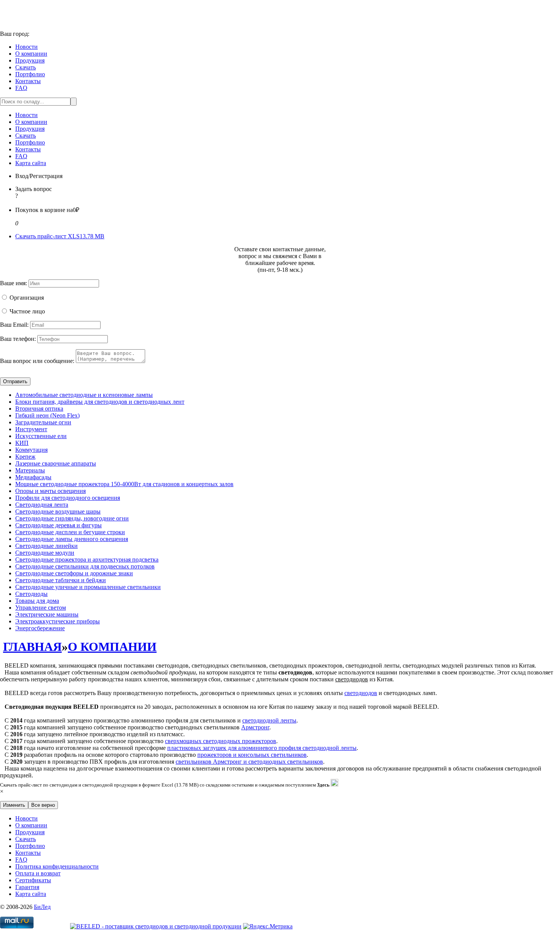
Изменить (14, 805)
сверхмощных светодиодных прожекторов (220, 741)
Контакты (28, 81)
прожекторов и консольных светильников (252, 754)
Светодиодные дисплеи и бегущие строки (70, 532)
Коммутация (31, 449)
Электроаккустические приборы (57, 621)
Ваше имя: (13, 283)
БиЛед (42, 907)
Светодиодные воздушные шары (58, 511)
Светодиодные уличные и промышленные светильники (88, 587)
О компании (31, 53)
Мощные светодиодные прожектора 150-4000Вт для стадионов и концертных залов (124, 484)
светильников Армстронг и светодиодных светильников (249, 761)
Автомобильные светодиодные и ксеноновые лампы (84, 395)
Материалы (30, 470)
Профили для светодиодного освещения (67, 497)
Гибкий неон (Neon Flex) (47, 415)
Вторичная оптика (39, 408)
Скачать (25, 67)
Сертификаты (33, 880)
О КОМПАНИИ (112, 646)
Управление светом (40, 607)
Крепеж (25, 456)
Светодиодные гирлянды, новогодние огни (72, 518)
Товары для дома (37, 600)
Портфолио (30, 74)
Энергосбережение (40, 628)
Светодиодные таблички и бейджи (60, 580)
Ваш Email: (14, 324)
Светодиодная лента (41, 504)
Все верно (43, 805)
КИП (22, 443)
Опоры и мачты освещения (50, 491)
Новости (26, 46)
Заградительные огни (43, 422)
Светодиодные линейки (46, 546)
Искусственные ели (41, 436)
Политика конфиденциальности (57, 866)
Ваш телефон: (18, 339)
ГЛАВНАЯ (32, 646)
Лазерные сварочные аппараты (55, 463)
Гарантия (27, 887)
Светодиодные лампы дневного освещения (71, 539)
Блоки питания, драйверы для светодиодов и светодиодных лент (99, 401)
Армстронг (255, 727)
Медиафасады (33, 477)
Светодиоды (31, 594)
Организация (27, 297)
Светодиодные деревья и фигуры (58, 525)
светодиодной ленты (269, 720)
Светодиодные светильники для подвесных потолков (85, 566)
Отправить (15, 381)
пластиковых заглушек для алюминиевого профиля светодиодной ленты (262, 748)
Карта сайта (30, 163)
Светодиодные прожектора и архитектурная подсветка (86, 559)
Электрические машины (46, 614)
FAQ (21, 88)
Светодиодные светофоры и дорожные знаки (74, 573)
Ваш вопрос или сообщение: (37, 361)
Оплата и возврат (38, 873)
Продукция (30, 60)
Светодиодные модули (44, 552)
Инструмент (31, 429)
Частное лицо (27, 311)
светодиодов (360, 693)
